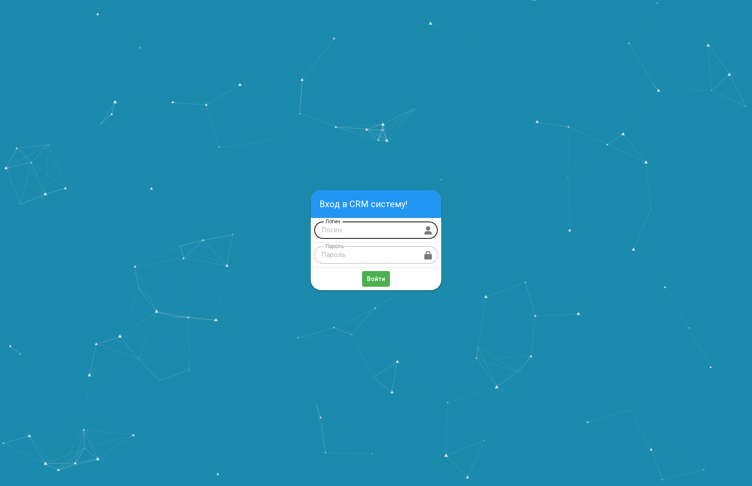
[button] (428, 255)
